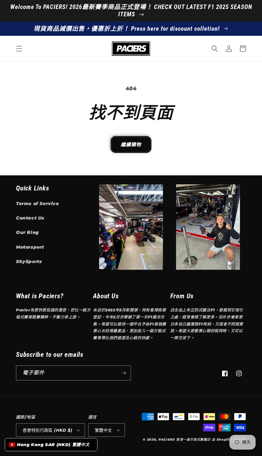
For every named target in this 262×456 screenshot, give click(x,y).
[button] (19, 49)
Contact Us (30, 218)
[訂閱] (124, 372)
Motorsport (30, 247)
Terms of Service (37, 203)
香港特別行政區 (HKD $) (47, 430)
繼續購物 (131, 144)
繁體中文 (103, 430)
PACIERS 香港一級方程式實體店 (184, 439)
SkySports (29, 261)
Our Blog (27, 232)
